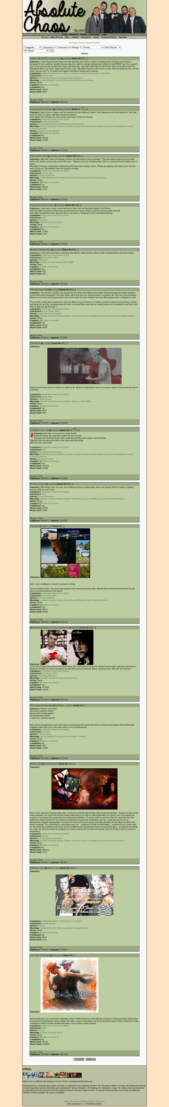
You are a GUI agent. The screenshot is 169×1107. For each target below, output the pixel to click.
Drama (52, 78)
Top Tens (122, 37)
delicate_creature (64, 705)
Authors (75, 37)
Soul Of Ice (35, 343)
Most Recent (57, 37)
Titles (67, 37)
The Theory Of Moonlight (41, 705)
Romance (78, 78)
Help (91, 1101)
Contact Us (99, 1101)
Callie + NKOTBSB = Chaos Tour (45, 58)
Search (83, 34)
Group (45, 76)
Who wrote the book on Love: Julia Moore (49, 627)
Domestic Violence (56, 126)
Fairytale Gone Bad (39, 289)
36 (87, 1059)
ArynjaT (58, 250)
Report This (36, 100)
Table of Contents (51, 85)
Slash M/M (68, 262)
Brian (44, 122)
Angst (41, 313)
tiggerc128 (47, 526)
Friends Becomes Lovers (42, 205)
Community (94, 34)
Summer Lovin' (37, 868)
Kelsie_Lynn (53, 868)
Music (84, 73)
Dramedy (61, 78)
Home (65, 34)
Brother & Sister (38, 484)
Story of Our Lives (38, 156)
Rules (84, 1101)
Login (104, 34)
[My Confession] (45, 1077)
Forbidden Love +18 (39, 430)
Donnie (45, 923)
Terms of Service (72, 1101)
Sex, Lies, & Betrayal (40, 955)
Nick (51, 76)
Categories (86, 37)
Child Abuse (46, 178)
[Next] (92, 1059)
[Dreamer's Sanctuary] (74, 1077)
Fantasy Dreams (45, 459)
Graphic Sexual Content (58, 80)
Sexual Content (77, 80)
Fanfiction (46, 73)
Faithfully (34, 526)
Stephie (75, 627)
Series (96, 37)
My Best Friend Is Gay (40, 250)
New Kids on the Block (99, 73)
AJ (43, 595)
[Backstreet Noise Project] (60, 1077)
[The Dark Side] (30, 1077)
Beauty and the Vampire (41, 109)
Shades (68, 109)
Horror (57, 124)
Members (73, 34)
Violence (89, 80)
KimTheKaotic (51, 764)
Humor (69, 78)
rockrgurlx (58, 955)
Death (43, 80)
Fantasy (49, 124)
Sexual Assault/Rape (115, 126)
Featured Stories (109, 37)
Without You (35, 764)
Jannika (67, 58)
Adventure (43, 78)
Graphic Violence (97, 126)
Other (56, 257)
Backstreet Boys (61, 73)
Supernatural (77, 124)
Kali (83, 1104)
